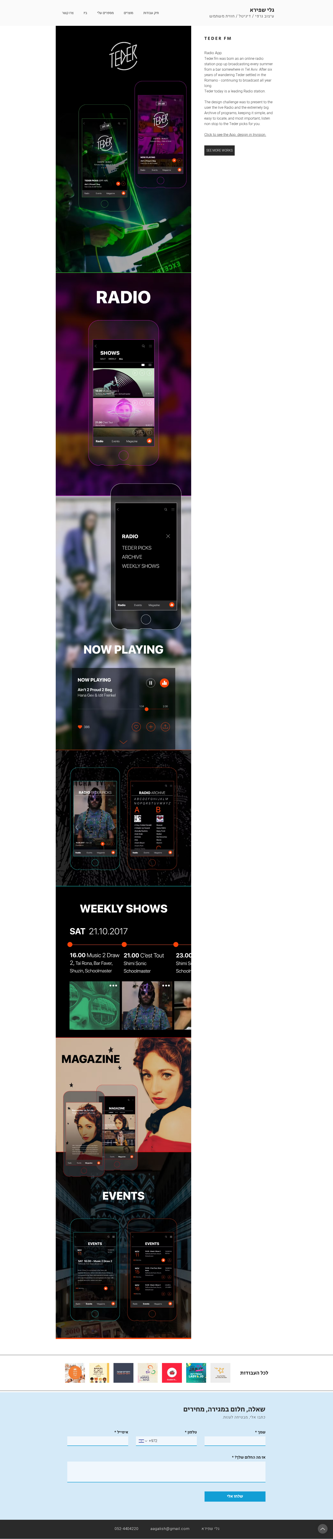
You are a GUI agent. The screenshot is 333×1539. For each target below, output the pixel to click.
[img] (123, 682)
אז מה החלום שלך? (248, 1457)
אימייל (121, 1432)
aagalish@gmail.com (169, 1529)
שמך (260, 1432)
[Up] (323, 1529)
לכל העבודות (254, 1373)
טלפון (191, 1432)
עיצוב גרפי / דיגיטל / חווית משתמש (241, 16)
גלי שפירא (262, 10)
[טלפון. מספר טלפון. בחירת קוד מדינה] (143, 1441)
